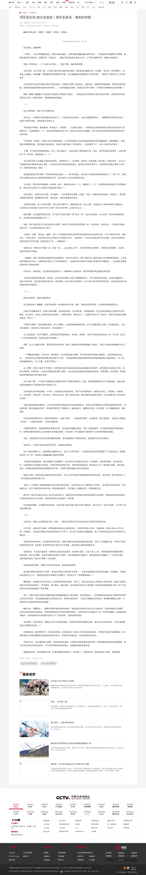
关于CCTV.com (14, 856)
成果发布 (134, 853)
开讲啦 (77, 824)
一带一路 (32, 7)
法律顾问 (92, 856)
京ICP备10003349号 (40, 871)
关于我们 (109, 853)
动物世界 (126, 824)
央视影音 (47, 856)
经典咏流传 (95, 820)
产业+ (94, 7)
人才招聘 (92, 860)
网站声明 (12, 860)
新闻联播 (46, 820)
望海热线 (81, 860)
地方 (10, 7)
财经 (45, 2)
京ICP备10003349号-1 (53, 871)
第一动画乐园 (111, 824)
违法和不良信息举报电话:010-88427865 (80, 868)
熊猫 (63, 2)
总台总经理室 (27, 852)
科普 (55, 7)
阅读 (71, 7)
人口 (76, 828)
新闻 (27, 2)
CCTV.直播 (88, 2)
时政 (18, 2)
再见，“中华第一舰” (59, 702)
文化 (44, 7)
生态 (24, 7)
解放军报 (27, 23)
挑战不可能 (111, 820)
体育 (51, 2)
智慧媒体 (109, 856)
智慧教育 (134, 856)
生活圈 (93, 831)
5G (88, 7)
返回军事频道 (50, 663)
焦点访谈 (62, 820)
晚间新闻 (78, 820)
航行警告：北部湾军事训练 (62, 722)
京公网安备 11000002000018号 (72, 871)
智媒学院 (121, 853)
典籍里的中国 (63, 831)
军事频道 (33, 12)
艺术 (77, 7)
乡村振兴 (17, 7)
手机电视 (61, 856)
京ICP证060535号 (14, 871)
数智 (83, 7)
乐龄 (66, 7)
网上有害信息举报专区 (85, 852)
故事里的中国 (127, 820)
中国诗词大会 (79, 831)
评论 (33, 2)
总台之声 (12, 852)
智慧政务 (121, 856)
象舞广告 (26, 856)
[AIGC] (112, 2)
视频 (39, 2)
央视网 (24, 12)
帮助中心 (61, 860)
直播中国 (71, 2)
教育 (57, 2)
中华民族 (126, 828)
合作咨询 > (121, 860)
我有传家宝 (95, 824)
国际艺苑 (94, 828)
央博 (38, 7)
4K (78, 2)
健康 (60, 7)
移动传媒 (47, 860)
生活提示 (110, 828)
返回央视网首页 (31, 663)
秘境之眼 (46, 831)
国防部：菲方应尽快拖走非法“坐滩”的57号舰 (70, 764)
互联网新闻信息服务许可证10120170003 (20, 868)
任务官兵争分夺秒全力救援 (62, 681)
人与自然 (46, 828)
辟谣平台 (81, 856)
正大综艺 (62, 828)
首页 (12, 2)
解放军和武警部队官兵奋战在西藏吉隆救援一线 (71, 743)
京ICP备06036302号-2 (26, 871)
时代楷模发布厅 (64, 824)
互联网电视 (62, 852)
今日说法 (46, 824)
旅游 (49, 7)
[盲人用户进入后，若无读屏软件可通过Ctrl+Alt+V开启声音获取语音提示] (122, 2)
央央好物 (101, 7)
